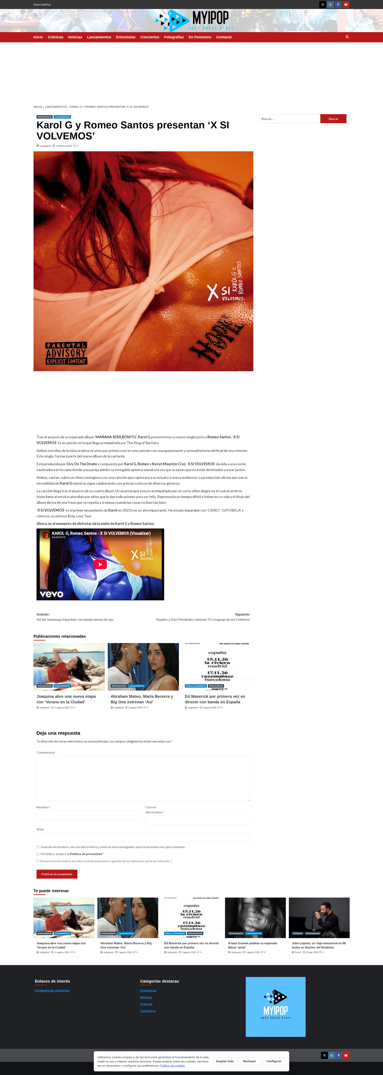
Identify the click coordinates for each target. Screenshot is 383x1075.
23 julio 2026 (312, 952)
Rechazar (249, 1061)
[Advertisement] (191, 72)
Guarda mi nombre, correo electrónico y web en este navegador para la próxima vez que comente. (113, 847)
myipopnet (45, 145)
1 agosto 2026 (253, 952)
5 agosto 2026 (135, 707)
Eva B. (298, 952)
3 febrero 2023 (64, 145)
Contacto (224, 37)
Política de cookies (172, 1065)
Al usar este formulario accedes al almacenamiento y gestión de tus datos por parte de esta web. (106, 861)
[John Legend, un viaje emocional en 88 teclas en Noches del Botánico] (319, 918)
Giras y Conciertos (196, 686)
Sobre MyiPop (42, 4)
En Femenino (200, 37)
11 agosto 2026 (61, 707)
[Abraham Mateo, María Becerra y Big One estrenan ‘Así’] (143, 667)
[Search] (347, 37)
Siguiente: (203, 617)
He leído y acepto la (72, 854)
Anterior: (75, 617)
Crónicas (55, 37)
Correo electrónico (154, 809)
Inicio (38, 37)
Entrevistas (125, 37)
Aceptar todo (225, 1061)
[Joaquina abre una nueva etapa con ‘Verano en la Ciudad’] (69, 667)
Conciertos (149, 37)
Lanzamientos (99, 37)
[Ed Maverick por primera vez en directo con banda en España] (217, 667)
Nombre (44, 807)
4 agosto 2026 (209, 707)
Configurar (274, 1061)
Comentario (46, 752)
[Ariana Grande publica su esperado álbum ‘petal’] (255, 918)
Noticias (75, 37)
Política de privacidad (86, 854)
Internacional (44, 117)
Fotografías (174, 37)
